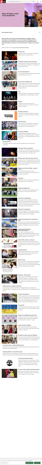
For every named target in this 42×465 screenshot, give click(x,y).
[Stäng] (40, 460)
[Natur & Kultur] (3, 1)
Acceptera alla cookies (29, 462)
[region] (21, 461)
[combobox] (21, 1)
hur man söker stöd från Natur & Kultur (20, 47)
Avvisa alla (37, 462)
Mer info (30, 460)
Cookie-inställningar (4, 462)
